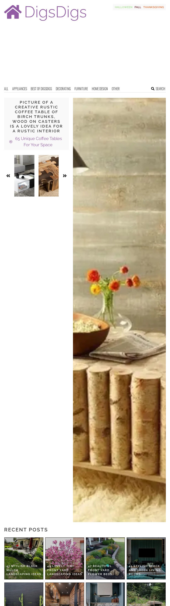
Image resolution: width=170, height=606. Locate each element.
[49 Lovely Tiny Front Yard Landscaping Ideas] (64, 558)
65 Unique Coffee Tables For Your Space (38, 141)
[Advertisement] (85, 55)
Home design (100, 88)
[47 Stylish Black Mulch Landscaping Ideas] (24, 558)
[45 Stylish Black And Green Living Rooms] (146, 558)
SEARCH (160, 88)
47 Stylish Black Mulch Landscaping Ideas (23, 570)
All (6, 88)
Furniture (81, 88)
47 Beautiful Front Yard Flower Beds (100, 570)
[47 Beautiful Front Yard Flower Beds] (105, 558)
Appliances (19, 88)
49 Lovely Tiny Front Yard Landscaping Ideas (64, 570)
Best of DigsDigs (41, 88)
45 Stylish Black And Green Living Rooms (145, 570)
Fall (138, 7)
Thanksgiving (153, 7)
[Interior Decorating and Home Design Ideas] (45, 21)
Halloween (123, 7)
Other (116, 88)
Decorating (63, 88)
